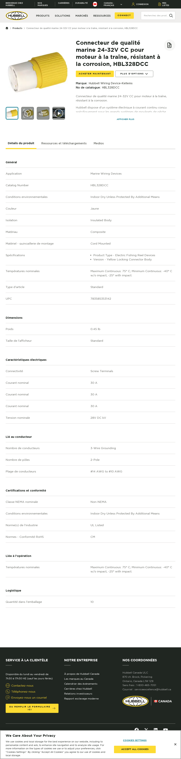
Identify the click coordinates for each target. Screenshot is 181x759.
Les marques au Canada (78, 678)
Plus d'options (132, 74)
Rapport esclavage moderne (81, 698)
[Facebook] (137, 730)
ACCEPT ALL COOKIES (134, 749)
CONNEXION (142, 4)
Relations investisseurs (78, 693)
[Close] (175, 744)
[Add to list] (169, 45)
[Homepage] (8, 28)
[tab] (21, 143)
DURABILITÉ (81, 3)
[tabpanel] (90, 398)
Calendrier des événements (80, 683)
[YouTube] (165, 730)
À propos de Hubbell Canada (81, 673)
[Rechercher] (171, 15)
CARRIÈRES (63, 3)
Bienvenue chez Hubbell (14, 4)
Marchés (81, 15)
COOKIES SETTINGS (135, 741)
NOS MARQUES (43, 4)
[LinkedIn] (155, 730)
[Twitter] (146, 730)
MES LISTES (165, 4)
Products (17, 28)
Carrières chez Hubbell (78, 688)
